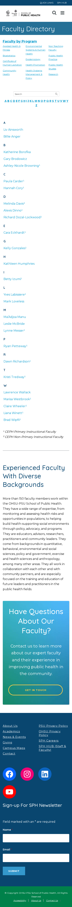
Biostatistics (9, 55)
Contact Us (52, 900)
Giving (7, 742)
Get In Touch (35, 690)
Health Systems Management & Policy (34, 74)
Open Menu (63, 13)
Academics (11, 731)
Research (53, 74)
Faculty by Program (20, 41)
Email (7, 849)
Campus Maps (14, 748)
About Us (10, 726)
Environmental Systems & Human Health (35, 50)
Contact (9, 753)
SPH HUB (61, 2)
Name (8, 829)
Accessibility (19, 900)
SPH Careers (49, 740)
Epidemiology (33, 59)
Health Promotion (35, 64)
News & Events (14, 737)
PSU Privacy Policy (53, 726)
